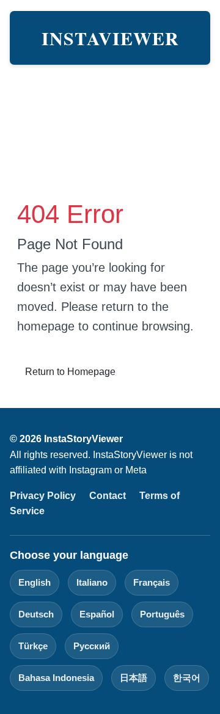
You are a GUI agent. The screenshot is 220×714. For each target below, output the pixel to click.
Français (151, 582)
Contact (107, 495)
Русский (91, 646)
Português (162, 614)
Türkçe (33, 646)
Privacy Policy (43, 495)
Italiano (92, 582)
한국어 (186, 677)
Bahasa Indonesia (56, 677)
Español (96, 614)
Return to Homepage (70, 371)
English (34, 582)
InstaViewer (110, 37)
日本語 (133, 677)
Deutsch (36, 614)
